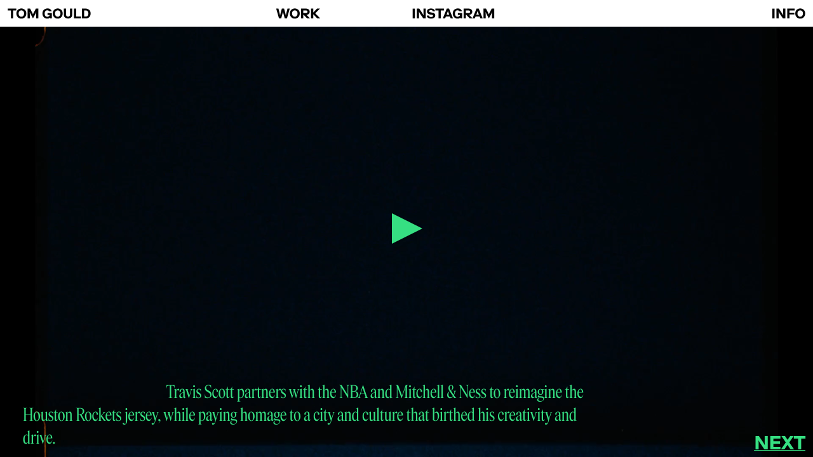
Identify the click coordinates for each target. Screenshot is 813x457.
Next (779, 442)
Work (298, 13)
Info (788, 13)
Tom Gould (49, 13)
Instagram (453, 13)
